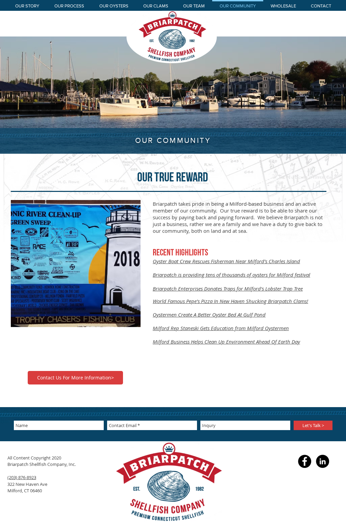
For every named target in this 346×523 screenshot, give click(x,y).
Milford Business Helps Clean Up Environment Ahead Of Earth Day (226, 341)
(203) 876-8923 (21, 477)
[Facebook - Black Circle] (304, 461)
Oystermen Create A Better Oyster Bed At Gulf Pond (209, 314)
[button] (76, 263)
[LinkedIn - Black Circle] (322, 461)
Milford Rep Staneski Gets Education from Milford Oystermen (221, 328)
